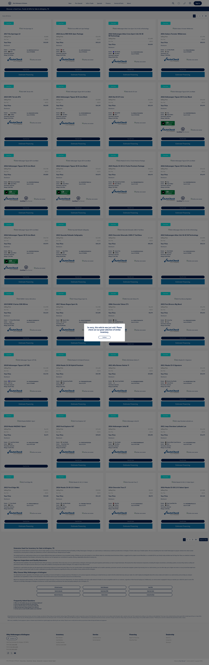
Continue (104, 337)
